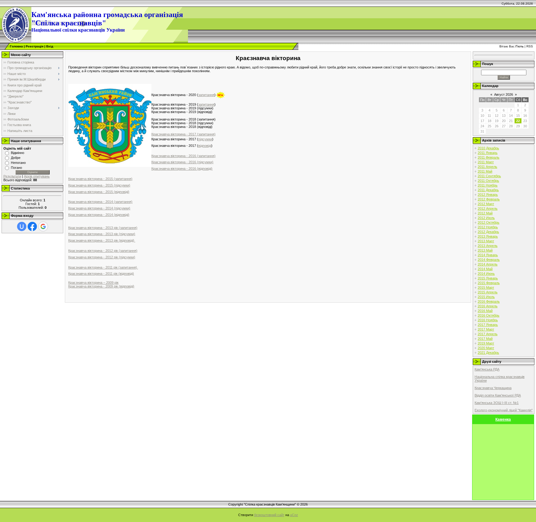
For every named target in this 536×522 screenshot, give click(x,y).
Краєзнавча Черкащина (493, 388)
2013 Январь (488, 236)
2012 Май (485, 213)
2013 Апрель (488, 246)
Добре (15, 158)
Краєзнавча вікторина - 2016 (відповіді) (181, 168)
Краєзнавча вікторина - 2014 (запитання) (100, 202)
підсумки (205, 139)
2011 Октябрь (488, 180)
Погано (16, 167)
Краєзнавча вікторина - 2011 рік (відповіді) (101, 273)
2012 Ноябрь (488, 227)
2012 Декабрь (488, 232)
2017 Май (485, 338)
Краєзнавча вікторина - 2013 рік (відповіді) (101, 240)
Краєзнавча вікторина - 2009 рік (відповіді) (101, 286)
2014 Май (485, 269)
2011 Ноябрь (488, 185)
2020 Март (486, 348)
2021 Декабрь (488, 352)
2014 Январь (488, 255)
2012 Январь (488, 194)
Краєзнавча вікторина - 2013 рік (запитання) (102, 228)
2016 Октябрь (488, 315)
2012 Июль (486, 218)
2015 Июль (486, 297)
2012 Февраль (489, 199)
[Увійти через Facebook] (32, 226)
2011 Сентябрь (489, 176)
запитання (206, 95)
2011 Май (485, 171)
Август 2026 (503, 94)
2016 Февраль (489, 301)
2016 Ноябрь (488, 320)
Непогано (18, 162)
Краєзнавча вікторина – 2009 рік (93, 282)
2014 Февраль (489, 259)
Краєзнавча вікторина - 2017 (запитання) (183, 134)
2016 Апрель (488, 306)
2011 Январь (488, 153)
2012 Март (486, 204)
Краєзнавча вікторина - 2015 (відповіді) (98, 192)
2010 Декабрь (488, 148)
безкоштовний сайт (269, 515)
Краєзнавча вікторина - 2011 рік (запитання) (103, 267)
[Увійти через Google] (43, 226)
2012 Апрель (488, 208)
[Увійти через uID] (21, 226)
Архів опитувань (37, 176)
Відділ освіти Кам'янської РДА (498, 395)
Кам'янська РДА (487, 369)
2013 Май (485, 250)
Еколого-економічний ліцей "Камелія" (504, 410)
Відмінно (17, 153)
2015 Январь (488, 278)
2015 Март (486, 287)
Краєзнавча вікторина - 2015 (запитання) (100, 179)
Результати (12, 176)
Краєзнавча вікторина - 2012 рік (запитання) (102, 250)
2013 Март (486, 241)
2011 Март (486, 162)
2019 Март (486, 343)
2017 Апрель (488, 334)
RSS (529, 46)
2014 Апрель (488, 264)
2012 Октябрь (488, 222)
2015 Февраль (489, 283)
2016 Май (485, 311)
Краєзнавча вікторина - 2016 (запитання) (183, 156)
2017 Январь (488, 325)
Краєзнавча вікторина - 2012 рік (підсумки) (101, 257)
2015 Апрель (488, 292)
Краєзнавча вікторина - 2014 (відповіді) (98, 215)
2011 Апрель (487, 167)
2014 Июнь (486, 273)
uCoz (294, 515)
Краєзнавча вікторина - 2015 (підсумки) (99, 185)
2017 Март (486, 329)
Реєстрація (34, 46)
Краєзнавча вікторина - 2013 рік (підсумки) (101, 234)
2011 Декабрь (488, 190)
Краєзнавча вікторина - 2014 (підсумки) (99, 208)
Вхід (49, 46)
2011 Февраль (488, 157)
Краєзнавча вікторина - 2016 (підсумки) (182, 162)
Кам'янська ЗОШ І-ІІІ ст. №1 (497, 403)
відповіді (204, 145)
